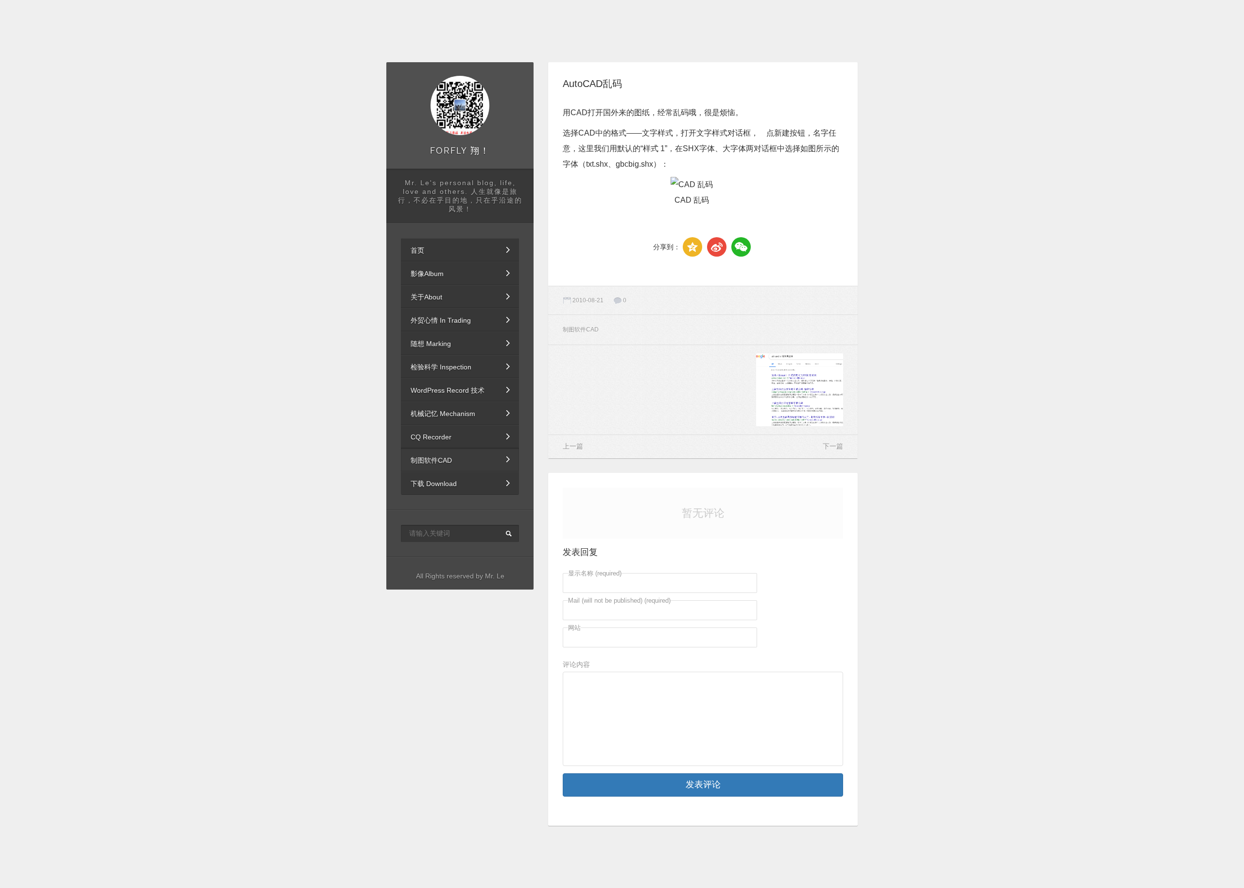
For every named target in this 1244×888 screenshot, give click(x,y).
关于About (426, 297)
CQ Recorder (431, 437)
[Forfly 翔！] (460, 105)
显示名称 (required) (595, 573)
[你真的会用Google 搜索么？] (799, 389)
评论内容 (576, 664)
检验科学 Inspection (441, 367)
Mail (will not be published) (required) (619, 600)
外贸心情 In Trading (441, 320)
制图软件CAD (431, 460)
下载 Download (434, 484)
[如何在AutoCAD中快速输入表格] (606, 389)
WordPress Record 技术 (447, 390)
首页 (417, 250)
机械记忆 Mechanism (443, 414)
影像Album (427, 274)
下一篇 (833, 446)
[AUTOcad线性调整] (702, 389)
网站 (574, 627)
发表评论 (703, 784)
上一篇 (573, 446)
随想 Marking (431, 344)
